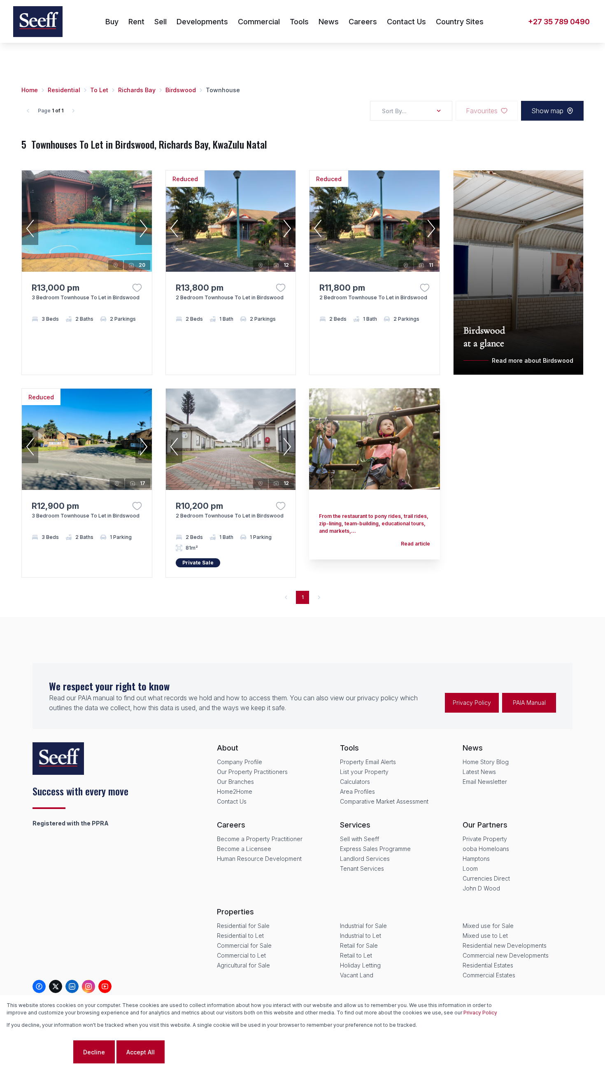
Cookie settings (39, 1052)
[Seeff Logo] (38, 21)
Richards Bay (137, 89)
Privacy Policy (472, 702)
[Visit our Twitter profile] (55, 986)
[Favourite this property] (137, 288)
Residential (64, 89)
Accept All (140, 1052)
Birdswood (180, 89)
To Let (99, 89)
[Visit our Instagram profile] (88, 986)
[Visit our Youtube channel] (105, 986)
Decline (94, 1052)
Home (29, 89)
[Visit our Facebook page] (39, 986)
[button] (30, 228)
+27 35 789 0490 (559, 21)
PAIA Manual (529, 702)
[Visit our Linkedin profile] (72, 986)
